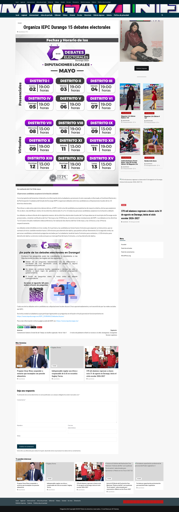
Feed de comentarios (127, 252)
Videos (57, 2)
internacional (31, 2)
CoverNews (105, 509)
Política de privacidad (104, 2)
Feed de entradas (126, 248)
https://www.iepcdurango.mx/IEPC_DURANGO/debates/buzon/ (40, 316)
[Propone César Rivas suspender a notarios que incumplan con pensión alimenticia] (32, 357)
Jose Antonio (22, 32)
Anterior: (42, 331)
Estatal (63, 2)
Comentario (21, 400)
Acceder (123, 244)
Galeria (94, 2)
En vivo (69, 2)
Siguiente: (93, 332)
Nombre (20, 425)
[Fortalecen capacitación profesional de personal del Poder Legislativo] (149, 471)
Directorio (76, 2)
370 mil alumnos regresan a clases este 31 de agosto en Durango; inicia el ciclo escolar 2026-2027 (101, 373)
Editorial (50, 2)
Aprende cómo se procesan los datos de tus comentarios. (63, 451)
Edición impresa (85, 2)
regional (22, 2)
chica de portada (41, 2)
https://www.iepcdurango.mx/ (67, 321)
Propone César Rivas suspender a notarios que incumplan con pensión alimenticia (31, 373)
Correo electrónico (72, 426)
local (17, 2)
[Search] (162, 15)
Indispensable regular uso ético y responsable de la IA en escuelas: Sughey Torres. (65, 373)
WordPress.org (126, 255)
